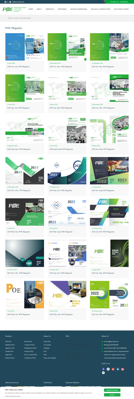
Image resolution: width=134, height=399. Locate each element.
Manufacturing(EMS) (78, 9)
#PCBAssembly (79, 355)
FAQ (45, 351)
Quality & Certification (100, 9)
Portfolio (50, 9)
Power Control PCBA (30, 354)
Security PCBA (28, 351)
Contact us (114, 2)
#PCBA (73, 355)
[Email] (10, 2)
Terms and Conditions (50, 358)
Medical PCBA (9, 358)
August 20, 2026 (70, 360)
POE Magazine (25, 18)
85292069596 (114, 345)
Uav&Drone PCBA (30, 358)
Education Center (121, 9)
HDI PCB (8, 341)
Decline (112, 395)
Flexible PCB (9, 351)
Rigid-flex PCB (9, 348)
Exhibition (47, 348)
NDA (45, 354)
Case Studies (47, 345)
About (39, 9)
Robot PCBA (28, 341)
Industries (62, 9)
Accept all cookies (112, 390)
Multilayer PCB (9, 345)
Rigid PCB (8, 354)
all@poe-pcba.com (18, 2)
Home (31, 9)
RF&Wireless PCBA (30, 348)
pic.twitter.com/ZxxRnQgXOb (73, 356)
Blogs (16, 18)
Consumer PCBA (29, 345)
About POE (47, 341)
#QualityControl (87, 355)
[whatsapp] (5, 2)
